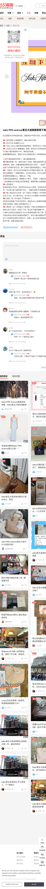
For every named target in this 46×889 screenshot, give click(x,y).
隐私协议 (20, 860)
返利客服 (37, 863)
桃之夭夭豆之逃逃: (20, 276)
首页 (1, 26)
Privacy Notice (31, 879)
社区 (1, 18)
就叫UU (11, 308)
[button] (20, 6)
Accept (34, 884)
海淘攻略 (20, 18)
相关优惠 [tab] (16, 376)
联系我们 (37, 860)
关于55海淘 (21, 857)
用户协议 (20, 863)
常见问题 (37, 857)
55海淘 (6, 6)
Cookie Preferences (12, 884)
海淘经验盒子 (27, 227)
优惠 (9, 13)
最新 (10, 18)
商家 (19, 13)
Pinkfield (12, 289)
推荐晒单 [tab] (4, 376)
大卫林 (11, 328)
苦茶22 (11, 270)
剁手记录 (32, 18)
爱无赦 (11, 347)
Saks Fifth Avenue (12, 227)
